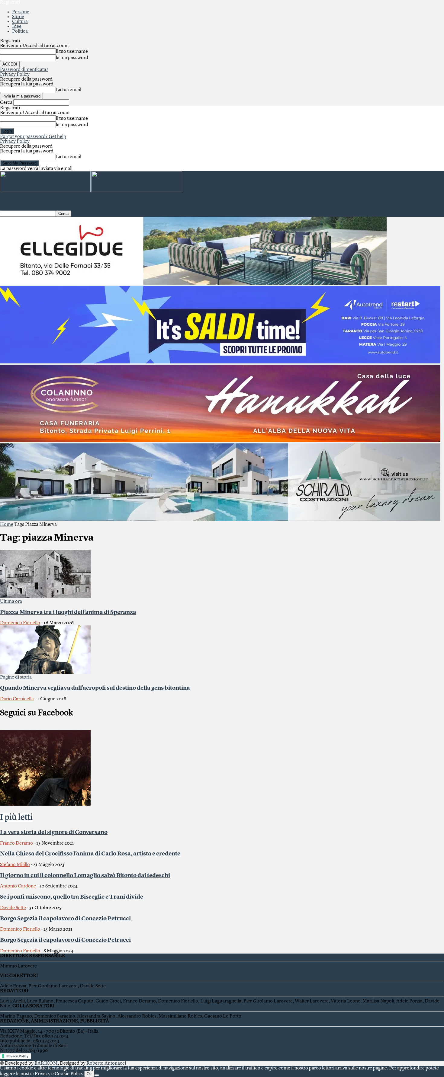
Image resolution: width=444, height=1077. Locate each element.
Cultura (20, 21)
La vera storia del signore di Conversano (54, 832)
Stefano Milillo (15, 864)
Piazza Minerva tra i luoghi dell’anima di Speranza (68, 612)
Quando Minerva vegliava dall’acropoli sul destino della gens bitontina (95, 688)
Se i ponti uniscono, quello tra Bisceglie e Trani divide (71, 897)
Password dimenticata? (24, 69)
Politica (20, 31)
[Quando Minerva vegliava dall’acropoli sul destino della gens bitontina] (45, 672)
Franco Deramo (16, 843)
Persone (20, 12)
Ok (89, 1074)
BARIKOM (46, 1063)
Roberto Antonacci (106, 1063)
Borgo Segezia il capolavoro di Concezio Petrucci (65, 919)
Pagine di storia (16, 677)
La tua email (68, 90)
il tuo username (72, 51)
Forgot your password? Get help (33, 136)
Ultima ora (11, 601)
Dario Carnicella (17, 699)
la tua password (72, 58)
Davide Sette (13, 908)
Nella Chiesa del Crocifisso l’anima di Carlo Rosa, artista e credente (90, 854)
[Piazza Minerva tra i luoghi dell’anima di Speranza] (45, 596)
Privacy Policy (15, 74)
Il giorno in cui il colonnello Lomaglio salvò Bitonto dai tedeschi (85, 875)
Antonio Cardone (18, 886)
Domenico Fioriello (20, 623)
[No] (96, 1075)
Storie (18, 16)
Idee (16, 26)
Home (6, 524)
